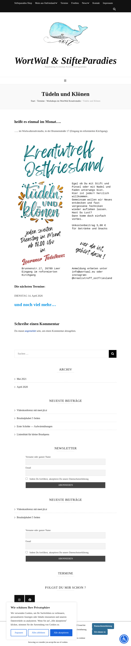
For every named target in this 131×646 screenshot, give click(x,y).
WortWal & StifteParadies (65, 60)
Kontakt (96, 3)
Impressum (108, 3)
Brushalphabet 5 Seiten (28, 418)
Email (28, 468)
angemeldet (30, 331)
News (84, 3)
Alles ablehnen (38, 632)
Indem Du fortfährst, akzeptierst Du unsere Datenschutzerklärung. (59, 479)
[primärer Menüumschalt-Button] (65, 81)
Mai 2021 (22, 379)
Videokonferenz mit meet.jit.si (32, 410)
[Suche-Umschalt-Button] (114, 9)
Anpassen (19, 632)
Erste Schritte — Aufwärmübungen (34, 426)
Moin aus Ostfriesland (45, 3)
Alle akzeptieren (61, 632)
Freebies (75, 3)
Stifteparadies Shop (23, 3)
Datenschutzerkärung (103, 626)
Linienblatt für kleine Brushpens (33, 434)
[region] (41, 621)
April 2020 (22, 387)
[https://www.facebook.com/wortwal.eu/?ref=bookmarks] (30, 600)
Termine (64, 3)
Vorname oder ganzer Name (38, 457)
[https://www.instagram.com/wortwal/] (19, 600)
